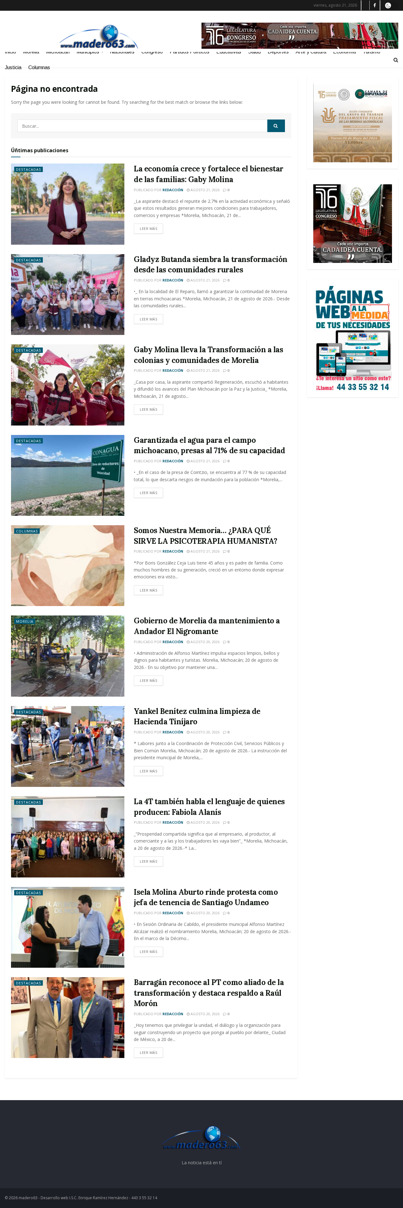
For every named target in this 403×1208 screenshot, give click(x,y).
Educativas (228, 51)
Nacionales (122, 51)
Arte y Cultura (311, 51)
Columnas (39, 67)
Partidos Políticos (189, 51)
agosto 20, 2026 (204, 641)
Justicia (13, 67)
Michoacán (58, 51)
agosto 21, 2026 (204, 189)
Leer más (148, 228)
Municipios (88, 51)
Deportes (278, 51)
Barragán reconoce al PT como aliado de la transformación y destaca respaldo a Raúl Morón (209, 992)
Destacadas (28, 169)
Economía (344, 51)
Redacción (172, 189)
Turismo (371, 51)
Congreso (152, 51)
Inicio (10, 51)
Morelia (31, 51)
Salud (254, 51)
